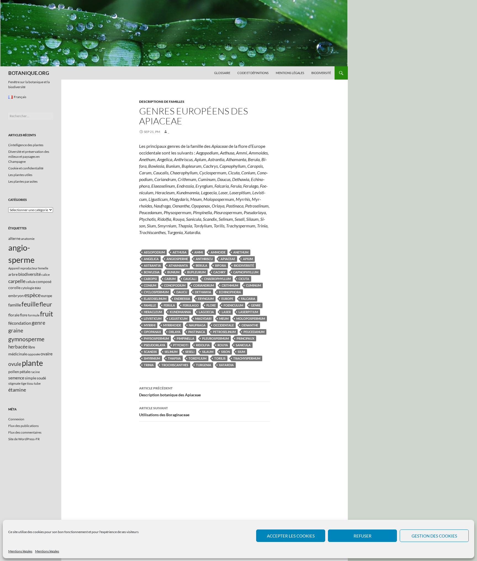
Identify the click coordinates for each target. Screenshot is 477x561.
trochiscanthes (174, 365)
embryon (16, 295)
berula (201, 265)
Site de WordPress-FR (24, 439)
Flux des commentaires (24, 432)
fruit (46, 314)
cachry (219, 272)
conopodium (175, 285)
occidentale (223, 325)
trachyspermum (246, 358)
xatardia (226, 365)
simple (30, 378)
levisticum (152, 318)
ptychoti (180, 345)
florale (13, 315)
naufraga (197, 325)
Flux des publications (23, 426)
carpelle (16, 281)
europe (227, 298)
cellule (30, 282)
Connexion (16, 419)
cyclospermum (156, 292)
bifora (220, 265)
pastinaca (196, 332)
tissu (30, 383)
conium (150, 285)
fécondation (19, 323)
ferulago (191, 305)
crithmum (230, 285)
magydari (203, 318)
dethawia (203, 292)
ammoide (218, 252)
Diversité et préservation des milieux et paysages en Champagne (28, 157)
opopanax (152, 332)
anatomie (28, 238)
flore (211, 305)
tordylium (197, 358)
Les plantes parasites (23, 181)
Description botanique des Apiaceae (170, 391)
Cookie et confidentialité (25, 168)
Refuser (363, 535)
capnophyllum (245, 272)
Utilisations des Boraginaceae (164, 411)
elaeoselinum (155, 298)
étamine (17, 390)
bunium (173, 272)
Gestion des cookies (434, 535)
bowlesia (152, 272)
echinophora (230, 292)
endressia (182, 298)
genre (256, 305)
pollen (13, 371)
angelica (151, 259)
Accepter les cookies (291, 535)
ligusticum (178, 318)
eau (38, 287)
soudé (41, 378)
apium (248, 259)
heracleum (153, 312)
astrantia (152, 265)
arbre (13, 274)
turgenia (203, 365)
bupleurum (196, 272)
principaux (245, 338)
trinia (149, 365)
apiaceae (228, 259)
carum (170, 278)
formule (33, 315)
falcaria (248, 298)
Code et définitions (253, 73)
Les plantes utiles (20, 175)
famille (150, 305)
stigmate (14, 383)
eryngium (206, 298)
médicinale (17, 354)
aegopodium (154, 252)
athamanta (178, 265)
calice (45, 274)
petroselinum (224, 332)
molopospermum (250, 318)
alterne (14, 238)
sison (225, 351)
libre (31, 347)
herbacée (18, 347)
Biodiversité (321, 73)
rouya (223, 345)
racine (35, 372)
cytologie (27, 288)
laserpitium (248, 312)
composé (43, 281)
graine (15, 330)
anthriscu (204, 259)
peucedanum (253, 332)
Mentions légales (20, 551)
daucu (181, 292)
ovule (14, 364)
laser (226, 312)
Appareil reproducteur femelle (28, 268)
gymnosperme (26, 338)
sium (241, 351)
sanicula (243, 345)
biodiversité (244, 265)
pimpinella (185, 338)
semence (16, 377)
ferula (169, 305)
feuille (30, 304)
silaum (207, 351)
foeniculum (233, 305)
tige (23, 383)
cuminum (253, 285)
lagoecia (206, 312)
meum (224, 318)
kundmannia (180, 312)
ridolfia (203, 345)
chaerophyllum (217, 278)
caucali (189, 278)
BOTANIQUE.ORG (28, 73)
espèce (32, 295)
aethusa (180, 252)
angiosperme (177, 259)
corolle (14, 287)
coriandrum (203, 285)
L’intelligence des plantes (25, 145)
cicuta (244, 278)
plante (32, 363)
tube (37, 383)
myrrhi (149, 325)
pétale (25, 371)
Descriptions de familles (161, 101)
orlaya (175, 332)
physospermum (156, 338)
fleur (45, 304)
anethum (240, 252)
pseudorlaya (154, 345)
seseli (189, 351)
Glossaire (222, 73)
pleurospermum (215, 338)
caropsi (150, 278)
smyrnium (152, 358)
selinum (171, 351)
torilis (220, 358)
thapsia (174, 358)
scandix (150, 351)
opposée (34, 354)
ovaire (46, 353)
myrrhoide (172, 325)
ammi (198, 252)
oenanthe (250, 325)
